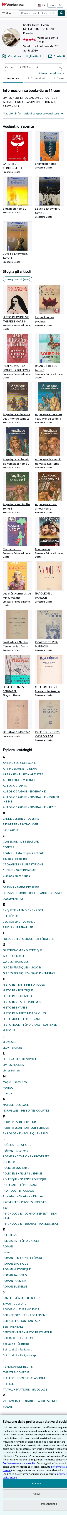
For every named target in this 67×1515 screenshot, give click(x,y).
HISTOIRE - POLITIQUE (18, 990)
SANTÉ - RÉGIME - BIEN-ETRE (22, 1298)
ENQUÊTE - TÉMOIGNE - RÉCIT (23, 910)
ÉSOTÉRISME (11, 916)
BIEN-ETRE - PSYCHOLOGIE (21, 824)
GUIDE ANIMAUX (13, 956)
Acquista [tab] (13, 78)
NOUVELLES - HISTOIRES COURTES (26, 1110)
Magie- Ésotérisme (15, 1082)
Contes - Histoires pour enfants (23, 853)
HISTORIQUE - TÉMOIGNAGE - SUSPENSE (30, 1024)
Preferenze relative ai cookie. (19, 1463)
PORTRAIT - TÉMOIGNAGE (20, 1185)
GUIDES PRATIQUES (16, 961)
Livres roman (11, 1070)
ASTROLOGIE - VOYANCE (19, 780)
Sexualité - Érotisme (16, 1343)
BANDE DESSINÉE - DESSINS (21, 818)
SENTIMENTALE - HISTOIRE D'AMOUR (27, 1332)
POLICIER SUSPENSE (16, 1167)
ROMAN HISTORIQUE (17, 1269)
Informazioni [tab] (36, 78)
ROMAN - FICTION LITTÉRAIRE (23, 1258)
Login (51, 5)
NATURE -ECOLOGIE (16, 1105)
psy (5, 1208)
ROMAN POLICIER (14, 1281)
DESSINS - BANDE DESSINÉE (21, 887)
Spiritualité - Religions (17, 1349)
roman (7, 1252)
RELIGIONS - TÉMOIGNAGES (21, 1240)
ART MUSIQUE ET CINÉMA (20, 768)
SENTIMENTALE (13, 1326)
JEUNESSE (9, 1042)
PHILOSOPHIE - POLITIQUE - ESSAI (25, 1133)
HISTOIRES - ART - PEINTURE (22, 1002)
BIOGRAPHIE (11, 830)
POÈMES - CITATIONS (17, 1145)
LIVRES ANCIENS (13, 1064)
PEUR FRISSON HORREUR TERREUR (26, 1127)
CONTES (8, 847)
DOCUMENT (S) (13, 898)
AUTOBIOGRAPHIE (15, 785)
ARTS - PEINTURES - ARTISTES (23, 774)
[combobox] (38, 13)
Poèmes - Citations (15, 1150)
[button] (60, 67)
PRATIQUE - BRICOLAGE (18, 1190)
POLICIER (9, 1162)
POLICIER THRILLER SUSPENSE (23, 1173)
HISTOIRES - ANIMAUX (17, 996)
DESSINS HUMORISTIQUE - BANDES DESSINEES (33, 893)
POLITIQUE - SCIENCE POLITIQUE (25, 1179)
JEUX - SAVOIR (12, 1047)
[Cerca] (61, 13)
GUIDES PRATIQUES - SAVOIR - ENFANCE (29, 973)
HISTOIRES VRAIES (15, 1007)
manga (7, 1093)
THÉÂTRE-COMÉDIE (16, 1372)
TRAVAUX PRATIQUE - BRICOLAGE (25, 1389)
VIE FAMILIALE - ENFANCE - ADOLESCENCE (30, 1401)
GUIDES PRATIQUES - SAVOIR (22, 967)
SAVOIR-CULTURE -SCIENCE (21, 1309)
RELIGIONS (10, 1235)
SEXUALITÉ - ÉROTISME (18, 1338)
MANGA (8, 1087)
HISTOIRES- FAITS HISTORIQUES (24, 1013)
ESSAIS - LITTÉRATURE (18, 927)
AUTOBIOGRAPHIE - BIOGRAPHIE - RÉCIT (29, 807)
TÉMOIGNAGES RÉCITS (18, 1366)
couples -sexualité (15, 858)
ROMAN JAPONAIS (15, 1275)
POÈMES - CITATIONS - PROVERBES (26, 1156)
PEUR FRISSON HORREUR (19, 1122)
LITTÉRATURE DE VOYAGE (20, 1059)
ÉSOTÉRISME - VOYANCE (19, 921)
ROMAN (8, 1246)
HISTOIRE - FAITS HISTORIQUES (24, 984)
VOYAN (7, 1406)
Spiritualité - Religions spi (19, 1355)
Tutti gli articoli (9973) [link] (17, 279)
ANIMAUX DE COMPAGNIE (19, 763)
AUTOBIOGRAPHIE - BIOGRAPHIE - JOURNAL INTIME (32, 799)
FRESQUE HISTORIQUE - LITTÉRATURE (28, 939)
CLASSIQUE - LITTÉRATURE (21, 841)
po (4, 1139)
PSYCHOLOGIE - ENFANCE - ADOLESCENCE (31, 1223)
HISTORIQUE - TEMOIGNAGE (22, 1019)
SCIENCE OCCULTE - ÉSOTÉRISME (25, 1315)
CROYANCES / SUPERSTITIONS (23, 864)
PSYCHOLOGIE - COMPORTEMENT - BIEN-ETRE (30, 1216)
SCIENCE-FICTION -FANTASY (21, 1321)
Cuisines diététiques (16, 876)
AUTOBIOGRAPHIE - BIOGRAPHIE (24, 791)
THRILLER (9, 1384)
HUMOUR (9, 1030)
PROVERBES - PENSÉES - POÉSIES (24, 1202)
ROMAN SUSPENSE (15, 1286)
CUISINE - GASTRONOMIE (19, 870)
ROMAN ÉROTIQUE (15, 1263)
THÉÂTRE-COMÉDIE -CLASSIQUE (24, 1378)
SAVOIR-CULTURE (14, 1303)
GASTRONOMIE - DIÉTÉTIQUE (22, 950)
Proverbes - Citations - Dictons (23, 1196)
